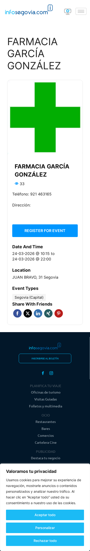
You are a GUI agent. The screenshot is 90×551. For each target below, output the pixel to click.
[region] (45, 507)
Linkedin (38, 313)
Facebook (17, 313)
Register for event (45, 230)
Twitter (28, 313)
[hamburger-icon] (81, 11)
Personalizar (45, 528)
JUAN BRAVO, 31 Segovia (35, 277)
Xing (48, 313)
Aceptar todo (45, 515)
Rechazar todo (45, 541)
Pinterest (58, 313)
